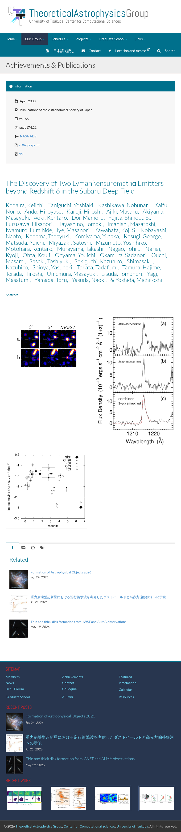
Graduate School (112, 39)
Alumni (67, 697)
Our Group (33, 39)
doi (21, 154)
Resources (126, 697)
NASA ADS (28, 136)
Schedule (59, 39)
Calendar (125, 690)
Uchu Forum (15, 689)
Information (127, 683)
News (10, 683)
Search (167, 51)
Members (13, 677)
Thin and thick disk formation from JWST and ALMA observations (78, 622)
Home (11, 39)
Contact (93, 51)
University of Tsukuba (132, 826)
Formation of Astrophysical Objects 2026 (61, 572)
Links (139, 39)
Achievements (72, 677)
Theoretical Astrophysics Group (39, 826)
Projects (82, 39)
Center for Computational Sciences (89, 826)
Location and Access (129, 51)
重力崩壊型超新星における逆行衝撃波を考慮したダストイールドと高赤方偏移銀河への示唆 (98, 597)
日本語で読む (61, 51)
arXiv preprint (29, 145)
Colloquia (69, 689)
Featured (125, 677)
